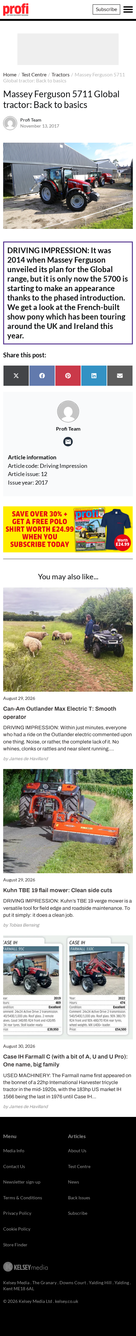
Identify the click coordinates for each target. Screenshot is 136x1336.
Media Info (13, 1150)
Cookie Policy (16, 1229)
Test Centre (34, 74)
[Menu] (128, 9)
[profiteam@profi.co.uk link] (68, 441)
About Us (77, 1150)
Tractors (61, 74)
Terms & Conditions (22, 1197)
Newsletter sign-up (21, 1181)
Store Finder (15, 1244)
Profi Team (30, 119)
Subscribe (106, 9)
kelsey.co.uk (66, 1301)
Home (9, 74)
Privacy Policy (17, 1213)
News (73, 1181)
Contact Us (14, 1166)
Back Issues (79, 1197)
